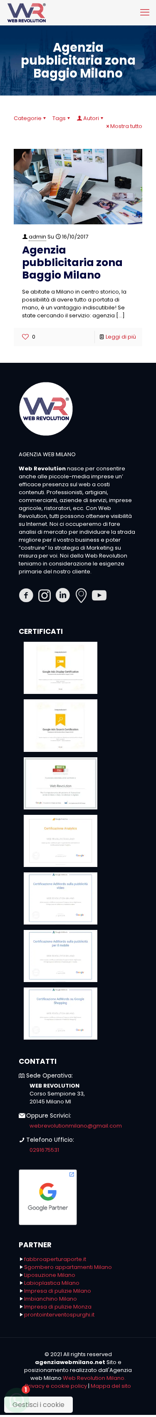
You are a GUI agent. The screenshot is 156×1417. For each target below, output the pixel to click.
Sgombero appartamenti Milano (68, 1267)
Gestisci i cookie (38, 1404)
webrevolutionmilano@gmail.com (76, 1126)
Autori (91, 118)
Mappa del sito (111, 1386)
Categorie (28, 118)
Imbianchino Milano (50, 1299)
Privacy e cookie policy (56, 1386)
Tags (59, 118)
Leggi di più (121, 337)
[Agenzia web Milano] (26, 12)
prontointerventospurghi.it (59, 1315)
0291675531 (44, 1150)
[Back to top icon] (139, 1400)
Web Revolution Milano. (94, 1378)
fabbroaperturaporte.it (55, 1259)
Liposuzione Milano (49, 1275)
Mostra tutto (126, 126)
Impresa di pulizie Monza (58, 1307)
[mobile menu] (145, 12)
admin (37, 237)
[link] (60, 668)
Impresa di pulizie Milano (57, 1291)
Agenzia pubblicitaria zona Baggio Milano (72, 262)
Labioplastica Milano (51, 1283)
